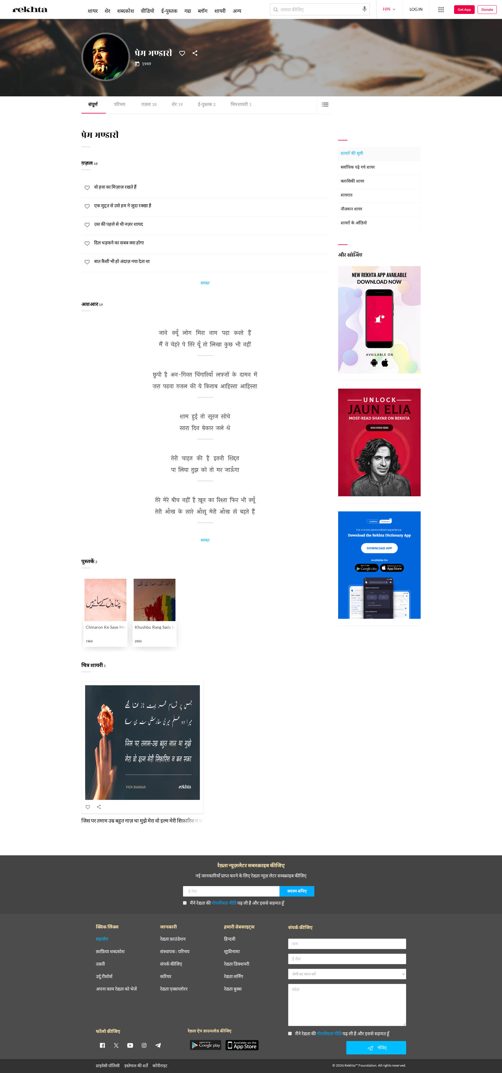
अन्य (237, 11)
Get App (464, 9)
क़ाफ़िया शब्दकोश (110, 951)
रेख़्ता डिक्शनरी (236, 964)
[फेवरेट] (182, 53)
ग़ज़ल (149, 105)
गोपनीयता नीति (223, 903)
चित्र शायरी (241, 105)
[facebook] (102, 1045)
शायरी (220, 11)
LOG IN (416, 9)
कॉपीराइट (160, 1065)
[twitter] (116, 1045)
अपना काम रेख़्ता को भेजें (116, 989)
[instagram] (144, 1045)
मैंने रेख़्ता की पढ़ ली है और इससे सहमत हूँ (237, 903)
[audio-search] (364, 9)
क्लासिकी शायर (352, 181)
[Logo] (29, 10)
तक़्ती (100, 964)
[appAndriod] (205, 1045)
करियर (165, 976)
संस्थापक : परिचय (174, 951)
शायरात (346, 195)
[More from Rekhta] (441, 9)
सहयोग (102, 939)
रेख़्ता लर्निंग (233, 976)
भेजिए (382, 1047)
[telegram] (158, 1045)
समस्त (205, 284)
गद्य (187, 11)
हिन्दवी (229, 939)
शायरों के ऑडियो (354, 223)
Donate (487, 9)
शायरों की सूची (352, 153)
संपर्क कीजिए (171, 964)
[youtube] (130, 1045)
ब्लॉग (202, 11)
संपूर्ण (93, 105)
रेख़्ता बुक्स (233, 989)
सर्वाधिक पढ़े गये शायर (358, 167)
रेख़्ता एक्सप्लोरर (174, 989)
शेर (177, 105)
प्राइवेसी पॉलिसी (108, 1065)
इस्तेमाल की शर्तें (136, 1065)
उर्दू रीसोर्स (104, 976)
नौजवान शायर (351, 209)
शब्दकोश (125, 11)
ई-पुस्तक (207, 105)
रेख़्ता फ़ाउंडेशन (173, 939)
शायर (93, 11)
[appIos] (242, 1045)
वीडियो (147, 11)
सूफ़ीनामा (232, 951)
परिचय (119, 105)
